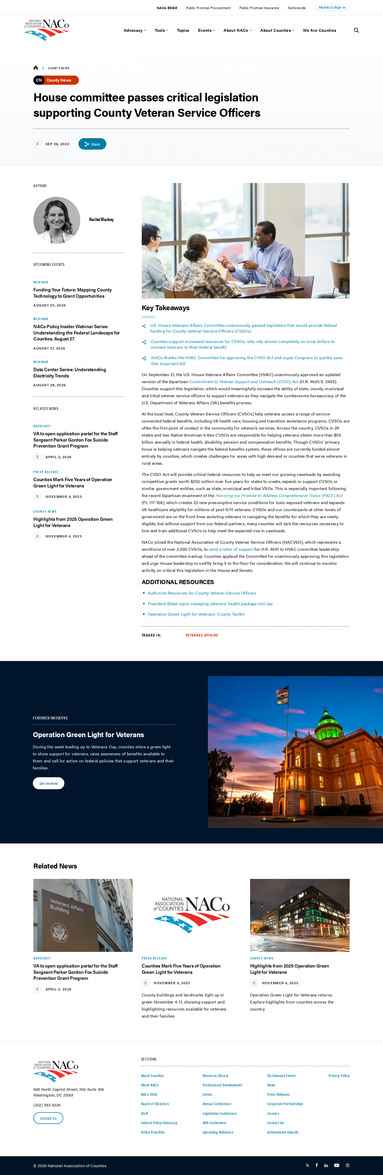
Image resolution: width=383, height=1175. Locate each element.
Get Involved (49, 783)
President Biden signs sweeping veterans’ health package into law (210, 604)
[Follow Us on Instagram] (347, 1165)
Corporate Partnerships (285, 1103)
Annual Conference (217, 1103)
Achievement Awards (283, 1132)
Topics (183, 30)
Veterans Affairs (202, 635)
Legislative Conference (220, 1113)
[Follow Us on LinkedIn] (326, 1165)
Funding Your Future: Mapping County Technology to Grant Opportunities (72, 292)
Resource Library (215, 1075)
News (271, 1084)
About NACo (236, 30)
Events (205, 30)
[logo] (46, 39)
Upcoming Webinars (218, 1132)
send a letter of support (231, 549)
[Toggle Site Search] (356, 30)
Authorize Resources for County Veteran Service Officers (202, 593)
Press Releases (278, 1094)
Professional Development (222, 1084)
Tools (160, 30)
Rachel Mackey (101, 219)
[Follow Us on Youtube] (336, 1165)
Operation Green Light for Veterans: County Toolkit (196, 614)
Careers (273, 1113)
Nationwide (297, 7)
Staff (144, 1113)
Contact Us (48, 1118)
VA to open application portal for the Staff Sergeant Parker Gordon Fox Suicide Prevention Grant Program (75, 439)
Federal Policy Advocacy (159, 1122)
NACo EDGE (167, 7)
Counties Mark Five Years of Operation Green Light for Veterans (72, 482)
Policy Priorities (153, 1132)
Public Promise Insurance (259, 7)
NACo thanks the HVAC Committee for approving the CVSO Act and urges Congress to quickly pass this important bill (247, 360)
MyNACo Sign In (332, 7)
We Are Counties (319, 30)
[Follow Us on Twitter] (307, 1165)
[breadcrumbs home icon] (35, 68)
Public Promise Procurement (208, 7)
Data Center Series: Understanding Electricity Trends (69, 372)
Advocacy (133, 30)
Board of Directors (155, 1103)
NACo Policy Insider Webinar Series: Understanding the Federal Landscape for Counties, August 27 (76, 332)
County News (59, 68)
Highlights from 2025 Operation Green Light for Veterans (73, 522)
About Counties (275, 30)
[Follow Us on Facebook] (317, 1165)
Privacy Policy (339, 1075)
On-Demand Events (281, 1075)
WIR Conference (214, 1122)
